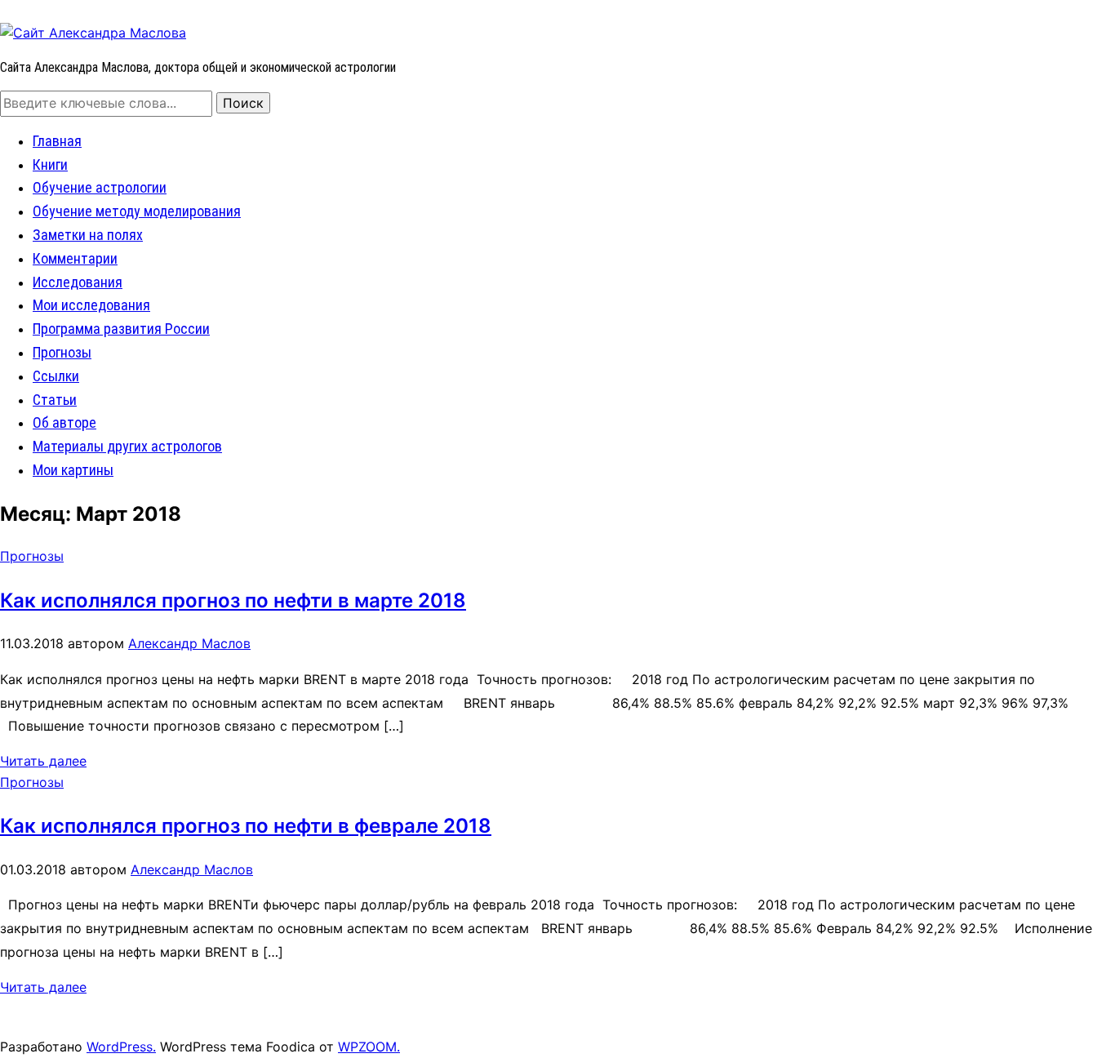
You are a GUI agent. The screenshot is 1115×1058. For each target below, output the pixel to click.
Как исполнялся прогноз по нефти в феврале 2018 (245, 826)
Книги (50, 164)
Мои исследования (91, 304)
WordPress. (121, 1046)
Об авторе (64, 422)
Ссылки (56, 376)
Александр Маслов (189, 643)
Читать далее (43, 761)
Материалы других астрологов (127, 446)
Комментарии (75, 258)
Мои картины (73, 469)
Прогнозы (62, 352)
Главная (57, 140)
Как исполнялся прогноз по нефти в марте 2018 (233, 600)
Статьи (55, 399)
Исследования (77, 282)
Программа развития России (121, 328)
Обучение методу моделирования (137, 211)
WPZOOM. (369, 1046)
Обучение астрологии (100, 187)
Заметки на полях (88, 234)
